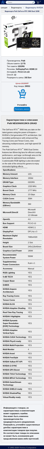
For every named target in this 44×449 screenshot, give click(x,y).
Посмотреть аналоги (22, 109)
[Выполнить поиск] (33, 2)
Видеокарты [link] (16, 8)
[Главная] (2, 2)
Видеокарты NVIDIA (34, 8)
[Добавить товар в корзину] (22, 94)
